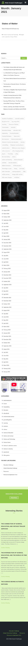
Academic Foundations (7, 118)
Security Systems (13, 162)
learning (22, 142)
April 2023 (6, 294)
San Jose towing (6, 156)
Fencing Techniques (6, 136)
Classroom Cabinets (13, 124)
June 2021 (6, 355)
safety (16, 153)
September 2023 (7, 284)
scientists (4, 162)
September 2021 (7, 346)
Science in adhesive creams (10, 445)
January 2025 (7, 239)
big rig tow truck (5, 121)
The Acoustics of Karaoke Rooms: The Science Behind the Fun (15, 85)
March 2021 (6, 365)
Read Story (14, 497)
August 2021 (6, 349)
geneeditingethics (8, 419)
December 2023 (7, 275)
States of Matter (10, 23)
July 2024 (6, 255)
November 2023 (7, 278)
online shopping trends (17, 151)
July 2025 (6, 223)
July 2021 (6, 352)
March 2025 (6, 236)
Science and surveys (8, 435)
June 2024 (6, 258)
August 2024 (6, 252)
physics (3, 153)
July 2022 (6, 313)
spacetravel (6, 452)
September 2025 (7, 220)
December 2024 (7, 242)
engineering (5, 133)
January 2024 (7, 271)
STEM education (17, 165)
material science (6, 148)
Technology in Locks (6, 168)
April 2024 (6, 262)
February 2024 (7, 268)
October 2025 (7, 216)
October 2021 (7, 342)
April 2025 (6, 233)
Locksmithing (5, 145)
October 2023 (7, 281)
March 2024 (6, 265)
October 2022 (7, 304)
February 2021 (7, 368)
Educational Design (6, 130)
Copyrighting (6, 406)
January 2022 (7, 333)
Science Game (7, 442)
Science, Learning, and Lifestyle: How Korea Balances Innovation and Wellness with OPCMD (15, 108)
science (14, 156)
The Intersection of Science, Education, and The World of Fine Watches (14, 555)
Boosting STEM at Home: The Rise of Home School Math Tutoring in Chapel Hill (14, 102)
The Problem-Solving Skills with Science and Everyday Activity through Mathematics (14, 68)
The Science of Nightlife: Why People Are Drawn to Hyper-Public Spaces (15, 91)
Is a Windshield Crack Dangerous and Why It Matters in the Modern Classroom (14, 74)
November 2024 (7, 245)
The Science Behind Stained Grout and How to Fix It (15, 79)
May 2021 (6, 358)
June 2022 (6, 316)
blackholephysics (7, 400)
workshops (16, 177)
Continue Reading (5, 547)
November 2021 (7, 339)
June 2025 (6, 226)
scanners (6, 426)
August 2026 (6, 210)
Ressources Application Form (10, 474)
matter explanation (6, 36)
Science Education (18, 159)
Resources (6, 471)
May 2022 (6, 320)
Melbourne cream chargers (18, 148)
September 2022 (7, 307)
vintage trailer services (17, 174)
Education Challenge (8, 465)
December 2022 (7, 297)
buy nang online (15, 121)
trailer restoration (6, 171)
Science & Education (8, 432)
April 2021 (6, 362)
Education (6, 410)
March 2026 (6, 213)
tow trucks (21, 168)
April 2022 (6, 323)
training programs (16, 171)
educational (6, 413)
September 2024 (7, 249)
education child (16, 130)
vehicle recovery (6, 174)
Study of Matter (13, 36)
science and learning (7, 159)
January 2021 (7, 371)
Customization (5, 127)
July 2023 (6, 287)
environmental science (9, 416)
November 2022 (7, 300)
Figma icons (16, 136)
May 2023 (6, 291)
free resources (5, 139)
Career (5, 403)
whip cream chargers (7, 177)
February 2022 (7, 329)
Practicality (10, 153)
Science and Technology (13, 34)
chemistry (4, 124)
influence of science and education (10, 142)
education (13, 127)
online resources (6, 151)
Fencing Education (14, 133)
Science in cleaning (8, 448)
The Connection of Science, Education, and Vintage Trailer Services (13, 526)
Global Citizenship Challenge (10, 468)
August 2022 (6, 310)
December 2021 (7, 336)
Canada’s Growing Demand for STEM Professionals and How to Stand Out (12, 96)
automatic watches (19, 118)
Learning (6, 423)
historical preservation (16, 139)
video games (7, 455)
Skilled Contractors (6, 165)
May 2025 (6, 229)
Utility (24, 171)
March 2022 (6, 326)
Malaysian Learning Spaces (17, 145)
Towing (15, 168)
